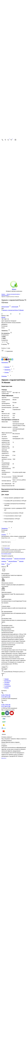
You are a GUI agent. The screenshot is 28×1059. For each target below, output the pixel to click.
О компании (7, 686)
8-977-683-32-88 (5, 696)
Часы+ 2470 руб (8, 521)
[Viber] (8, 359)
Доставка (6, 682)
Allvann (14, 289)
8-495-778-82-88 (5, 695)
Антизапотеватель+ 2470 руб (12, 518)
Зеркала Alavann (5, 295)
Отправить (4, 745)
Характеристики (6, 386)
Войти (2, 548)
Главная (3, 294)
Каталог (15, 140)
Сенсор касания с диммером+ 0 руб (13, 498)
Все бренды (7, 680)
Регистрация (7, 548)
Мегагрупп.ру (3, 758)
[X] (6, 359)
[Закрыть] (19, 1)
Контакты (7, 684)
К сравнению (9, 351)
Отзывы (6, 687)
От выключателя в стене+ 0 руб (12, 516)
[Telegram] (12, 359)
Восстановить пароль (6, 553)
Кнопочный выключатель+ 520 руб (13, 513)
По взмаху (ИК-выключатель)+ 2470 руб (15, 500)
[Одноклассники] (4, 359)
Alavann (3, 317)
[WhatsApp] (10, 359)
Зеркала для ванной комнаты (13, 294)
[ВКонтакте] (2, 359)
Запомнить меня (6, 545)
